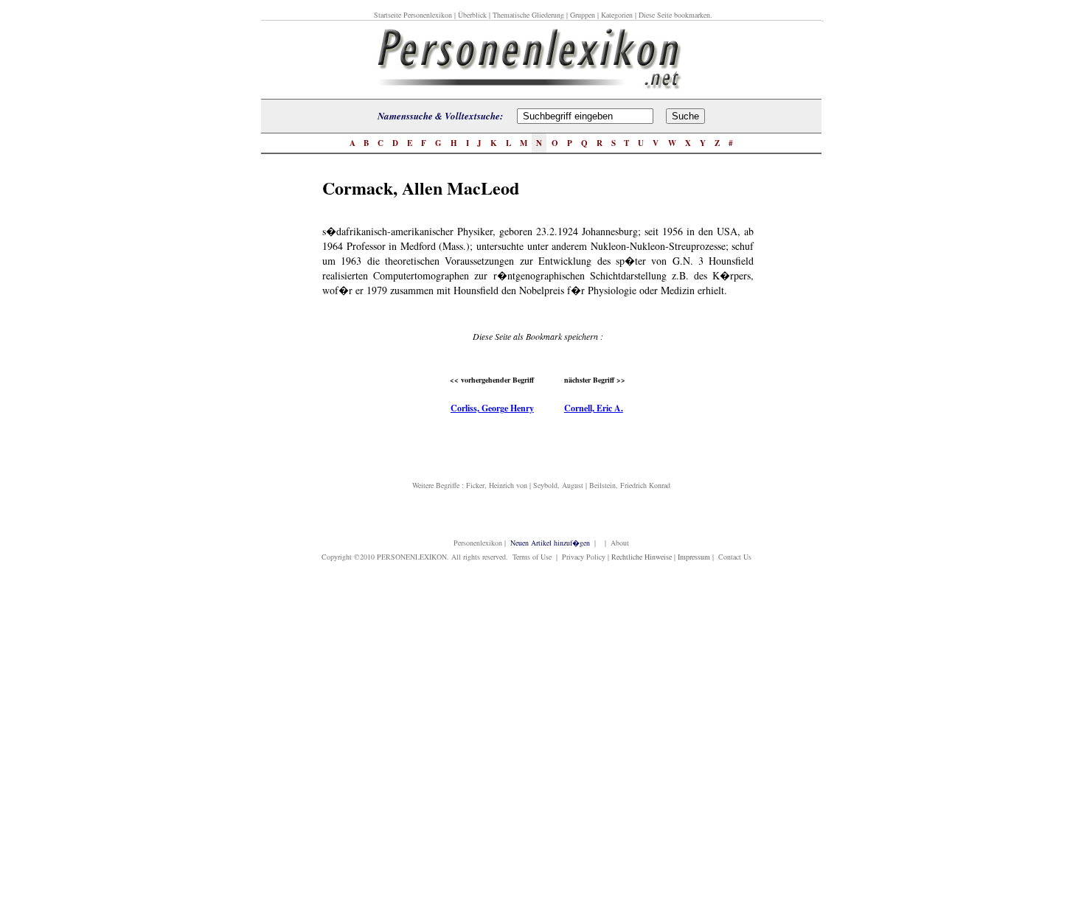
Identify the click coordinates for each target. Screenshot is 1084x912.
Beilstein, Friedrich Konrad (629, 485)
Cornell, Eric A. (593, 408)
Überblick (472, 15)
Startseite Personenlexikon (413, 15)
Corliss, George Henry (492, 408)
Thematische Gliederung (528, 15)
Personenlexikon (478, 542)
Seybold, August (558, 485)
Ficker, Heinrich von (496, 485)
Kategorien (617, 15)
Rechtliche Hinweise (641, 556)
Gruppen (582, 15)
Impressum (694, 556)
